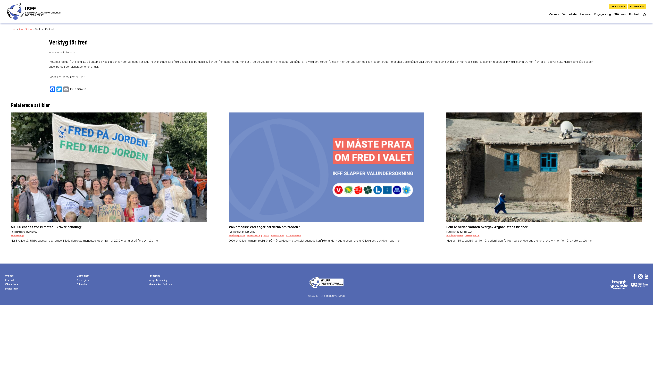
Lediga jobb (11, 288)
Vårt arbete (569, 14)
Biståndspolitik (237, 235)
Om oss (554, 14)
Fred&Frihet (26, 29)
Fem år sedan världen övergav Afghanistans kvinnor (487, 227)
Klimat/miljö (17, 235)
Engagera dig (602, 14)
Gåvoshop (82, 284)
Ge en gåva (618, 6)
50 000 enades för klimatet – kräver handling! (46, 227)
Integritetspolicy (158, 280)
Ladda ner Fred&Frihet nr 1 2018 (68, 77)
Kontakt (634, 14)
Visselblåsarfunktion (160, 284)
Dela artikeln (78, 89)
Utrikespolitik (293, 235)
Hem (13, 29)
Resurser (585, 14)
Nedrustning (277, 235)
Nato (266, 235)
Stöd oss (620, 14)
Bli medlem (637, 6)
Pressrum (154, 275)
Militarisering (254, 235)
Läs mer (154, 240)
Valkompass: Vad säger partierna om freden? (264, 227)
